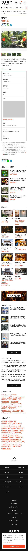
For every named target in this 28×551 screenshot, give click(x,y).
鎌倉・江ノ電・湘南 (17, 11)
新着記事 (7, 467)
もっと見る (14, 385)
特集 (7, 477)
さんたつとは (14, 500)
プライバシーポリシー (14, 520)
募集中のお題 (21, 467)
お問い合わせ (14, 524)
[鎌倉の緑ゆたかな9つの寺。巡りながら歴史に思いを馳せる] (14, 198)
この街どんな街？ (7, 482)
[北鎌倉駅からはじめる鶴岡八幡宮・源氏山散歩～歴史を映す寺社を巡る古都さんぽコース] (14, 190)
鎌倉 (24, 11)
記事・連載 (7, 472)
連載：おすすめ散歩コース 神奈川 (16, 191)
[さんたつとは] (14, 296)
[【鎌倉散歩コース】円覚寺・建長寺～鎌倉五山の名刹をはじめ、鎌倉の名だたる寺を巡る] (14, 181)
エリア (21, 487)
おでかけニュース (7, 487)
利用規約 (14, 517)
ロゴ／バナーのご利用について (14, 514)
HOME (2, 11)
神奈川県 (9, 11)
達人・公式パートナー (21, 482)
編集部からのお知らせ (14, 507)
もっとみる (14, 352)
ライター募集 (14, 503)
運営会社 (14, 510)
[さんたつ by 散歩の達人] (6, 3)
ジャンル (7, 492)
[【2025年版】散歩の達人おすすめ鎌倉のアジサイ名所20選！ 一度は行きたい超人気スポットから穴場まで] (14, 173)
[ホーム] (2, 8)
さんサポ (21, 472)
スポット (21, 477)
